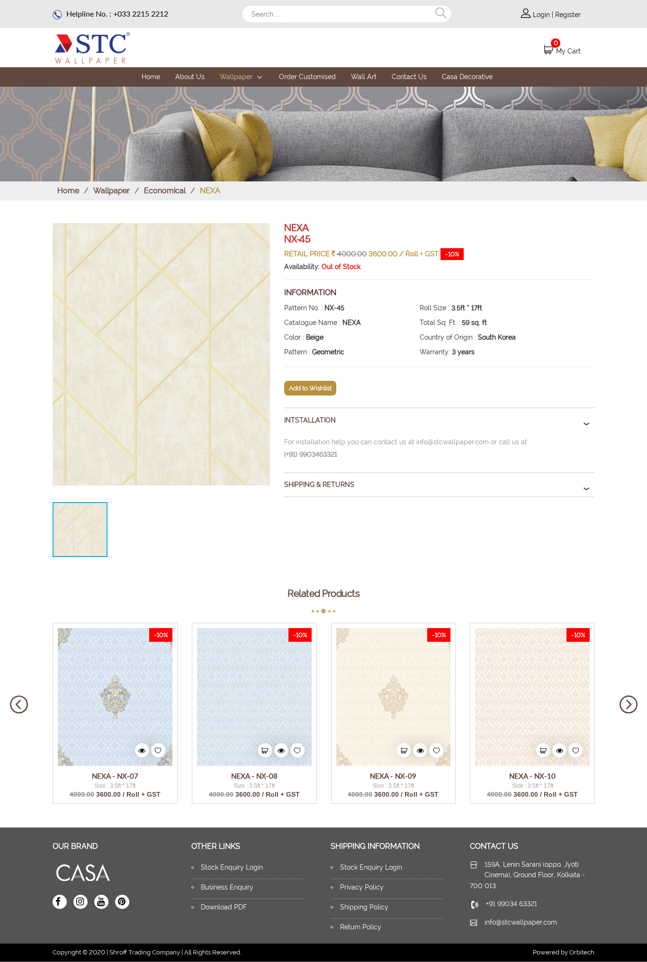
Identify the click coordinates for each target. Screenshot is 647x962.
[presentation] (19, 705)
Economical (165, 190)
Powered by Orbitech (563, 952)
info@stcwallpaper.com (521, 922)
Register (568, 14)
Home (151, 77)
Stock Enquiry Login (232, 867)
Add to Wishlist (310, 388)
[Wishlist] (158, 750)
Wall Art (364, 77)
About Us (190, 77)
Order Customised (307, 77)
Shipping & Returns (319, 484)
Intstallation (310, 420)
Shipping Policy (364, 907)
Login (542, 14)
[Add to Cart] (265, 750)
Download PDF (224, 907)
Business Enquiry (227, 887)
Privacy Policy (362, 887)
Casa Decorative (467, 77)
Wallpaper (237, 77)
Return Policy (360, 927)
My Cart (568, 51)
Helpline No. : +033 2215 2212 (116, 13)
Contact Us (409, 77)
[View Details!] (142, 750)
